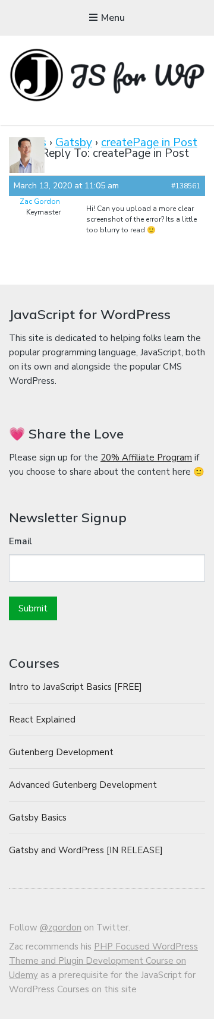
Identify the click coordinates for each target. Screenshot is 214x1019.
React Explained (42, 719)
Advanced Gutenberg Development (83, 785)
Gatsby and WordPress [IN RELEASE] (86, 850)
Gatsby (73, 142)
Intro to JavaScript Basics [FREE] (75, 687)
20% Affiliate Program (146, 457)
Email (20, 541)
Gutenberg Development (61, 752)
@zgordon (60, 927)
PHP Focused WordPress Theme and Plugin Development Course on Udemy (103, 961)
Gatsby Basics (38, 818)
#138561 (185, 186)
